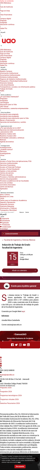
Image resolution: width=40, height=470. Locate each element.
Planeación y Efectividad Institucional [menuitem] (13, 81)
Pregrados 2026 (5, 388)
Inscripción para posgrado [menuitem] (9, 116)
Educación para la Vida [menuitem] (8, 104)
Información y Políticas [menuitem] (8, 208)
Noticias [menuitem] (3, 140)
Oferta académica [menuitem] (6, 95)
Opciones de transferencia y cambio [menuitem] (13, 122)
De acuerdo (20, 466)
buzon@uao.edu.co (7, 374)
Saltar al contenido (7, 1)
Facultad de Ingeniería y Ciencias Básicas (19, 240)
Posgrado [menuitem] (3, 22)
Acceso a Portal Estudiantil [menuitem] (9, 169)
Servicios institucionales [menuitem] (9, 163)
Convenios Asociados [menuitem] (8, 185)
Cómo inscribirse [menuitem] (5, 112)
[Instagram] (1, 362)
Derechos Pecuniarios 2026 (10, 403)
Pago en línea (5, 11)
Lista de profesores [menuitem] (7, 85)
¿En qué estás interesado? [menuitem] (9, 97)
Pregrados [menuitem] (3, 99)
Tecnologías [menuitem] (4, 103)
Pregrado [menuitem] (3, 21)
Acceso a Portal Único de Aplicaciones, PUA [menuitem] (15, 161)
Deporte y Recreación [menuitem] (7, 202)
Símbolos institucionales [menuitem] (9, 77)
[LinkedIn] (1, 366)
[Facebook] (1, 358)
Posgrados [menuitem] (4, 101)
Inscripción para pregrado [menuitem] (9, 114)
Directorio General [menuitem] (6, 83)
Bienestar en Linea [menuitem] (6, 196)
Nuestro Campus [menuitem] (6, 71)
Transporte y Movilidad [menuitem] (8, 210)
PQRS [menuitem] (2, 91)
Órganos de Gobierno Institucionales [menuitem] (13, 79)
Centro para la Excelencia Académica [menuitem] (13, 200)
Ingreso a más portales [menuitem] (8, 171)
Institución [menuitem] (4, 69)
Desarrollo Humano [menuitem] (7, 204)
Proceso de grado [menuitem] (6, 175)
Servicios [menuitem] (3, 151)
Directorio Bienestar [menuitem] (7, 206)
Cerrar (27, 212)
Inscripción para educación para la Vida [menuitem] (14, 118)
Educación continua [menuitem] (7, 24)
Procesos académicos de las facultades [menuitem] (14, 181)
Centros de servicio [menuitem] (7, 173)
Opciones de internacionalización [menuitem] (12, 130)
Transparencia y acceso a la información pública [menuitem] (17, 87)
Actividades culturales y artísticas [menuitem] (12, 138)
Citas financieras (6, 15)
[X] (1, 360)
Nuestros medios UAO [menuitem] (8, 134)
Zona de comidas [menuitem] (6, 183)
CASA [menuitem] (2, 198)
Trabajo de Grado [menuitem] (6, 89)
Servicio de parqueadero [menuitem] (8, 179)
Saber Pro (3, 28)
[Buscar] (1, 36)
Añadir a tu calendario (19, 270)
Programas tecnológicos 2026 (11, 395)
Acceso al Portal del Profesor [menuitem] (10, 167)
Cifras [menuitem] (2, 155)
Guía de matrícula (6, 7)
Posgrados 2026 (6, 392)
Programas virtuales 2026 (9, 399)
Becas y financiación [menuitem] (7, 120)
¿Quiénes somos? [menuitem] (6, 150)
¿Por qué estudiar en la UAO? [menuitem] (10, 128)
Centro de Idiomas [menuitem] (6, 187)
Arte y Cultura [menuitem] (5, 195)
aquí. (23, 311)
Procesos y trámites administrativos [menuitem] (13, 177)
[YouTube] (1, 364)
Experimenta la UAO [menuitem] (6, 126)
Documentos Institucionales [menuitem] (10, 75)
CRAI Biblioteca (5, 3)
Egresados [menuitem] (4, 189)
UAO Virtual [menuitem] (4, 106)
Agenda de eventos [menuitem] (7, 142)
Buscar (22, 212)
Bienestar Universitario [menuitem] (7, 192)
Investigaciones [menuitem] (5, 146)
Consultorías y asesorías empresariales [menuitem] (14, 108)
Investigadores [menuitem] (5, 153)
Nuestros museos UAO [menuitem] (8, 136)
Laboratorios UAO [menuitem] (6, 132)
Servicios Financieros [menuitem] (7, 165)
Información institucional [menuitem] (9, 73)
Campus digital (5, 19)
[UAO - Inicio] (8, 44)
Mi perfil (3, 32)
